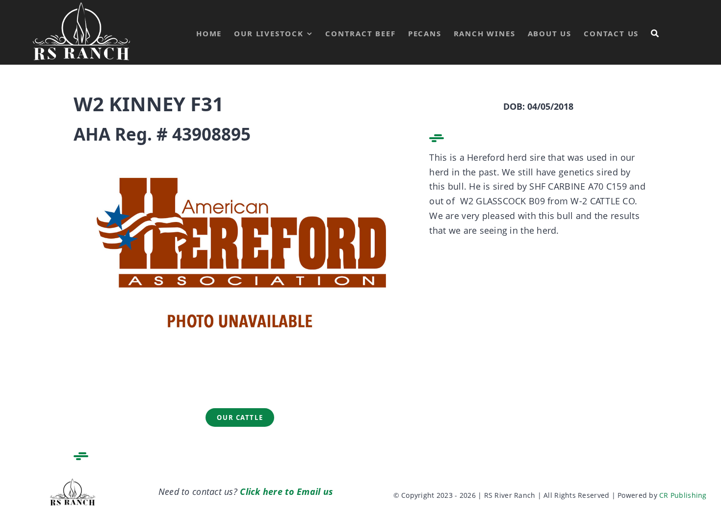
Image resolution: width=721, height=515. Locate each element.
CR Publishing (683, 495)
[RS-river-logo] (73, 482)
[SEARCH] (655, 32)
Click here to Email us (286, 491)
